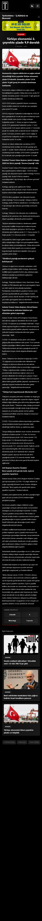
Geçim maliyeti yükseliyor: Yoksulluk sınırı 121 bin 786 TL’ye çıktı (20, 662)
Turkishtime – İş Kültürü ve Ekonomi (15, 17)
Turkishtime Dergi (9, 742)
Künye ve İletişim (34, 742)
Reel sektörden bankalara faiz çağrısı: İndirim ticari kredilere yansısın (21, 696)
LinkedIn (12, 615)
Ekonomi (21, 34)
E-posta (30, 621)
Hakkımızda (21, 742)
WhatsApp (12, 621)
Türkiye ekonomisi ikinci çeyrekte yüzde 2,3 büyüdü (18, 731)
